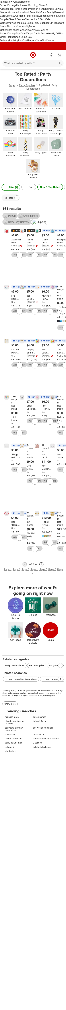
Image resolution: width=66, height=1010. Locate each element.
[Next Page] (62, 187)
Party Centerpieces (15, 665)
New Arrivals (33, 29)
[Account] (51, 55)
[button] (18, 231)
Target (12, 85)
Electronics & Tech (35, 19)
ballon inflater (39, 721)
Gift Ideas (54, 22)
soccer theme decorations (46, 738)
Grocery (12, 12)
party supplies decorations (23, 679)
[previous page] (24, 564)
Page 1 (8, 569)
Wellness (43, 15)
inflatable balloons (41, 747)
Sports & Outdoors (15, 15)
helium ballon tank (14, 738)
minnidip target (12, 717)
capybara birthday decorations (14, 729)
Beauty (50, 12)
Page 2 (16, 569)
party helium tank (13, 742)
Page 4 (34, 569)
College (12, 5)
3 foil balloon (11, 734)
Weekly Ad (53, 33)
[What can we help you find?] (33, 63)
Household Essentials (29, 12)
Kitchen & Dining (39, 8)
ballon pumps (39, 717)
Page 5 (43, 569)
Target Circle (35, 40)
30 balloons (38, 734)
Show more (10, 703)
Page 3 (25, 569)
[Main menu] (6, 55)
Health (34, 15)
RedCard (23, 40)
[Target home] (33, 55)
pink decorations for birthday (14, 722)
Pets (27, 15)
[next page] (41, 564)
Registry (13, 40)
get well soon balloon (43, 728)
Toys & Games (17, 19)
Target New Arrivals (10, 1)
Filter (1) (13, 187)
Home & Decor (22, 8)
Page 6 (52, 569)
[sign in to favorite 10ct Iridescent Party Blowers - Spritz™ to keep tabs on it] (19, 433)
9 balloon (37, 742)
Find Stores (48, 40)
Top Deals (21, 33)
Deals (11, 29)
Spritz (11, 245)
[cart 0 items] (59, 55)
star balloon (10, 751)
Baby (44, 12)
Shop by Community (18, 26)
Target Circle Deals (36, 33)
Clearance (20, 29)
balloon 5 (9, 747)
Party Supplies (41, 22)
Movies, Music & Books (20, 22)
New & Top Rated (50, 187)
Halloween (22, 5)
